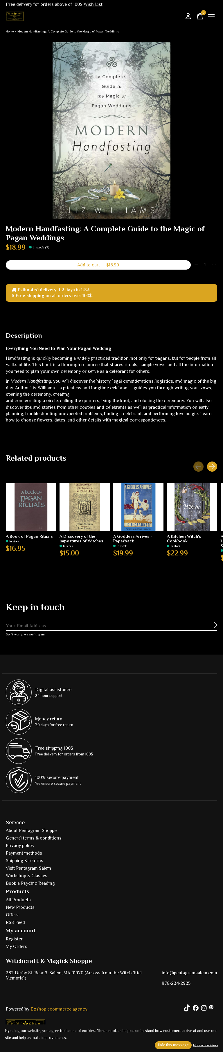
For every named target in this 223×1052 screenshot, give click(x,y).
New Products (20, 907)
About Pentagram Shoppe (31, 830)
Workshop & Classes (26, 875)
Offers (12, 914)
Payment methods (24, 853)
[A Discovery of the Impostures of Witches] (85, 507)
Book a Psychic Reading (30, 883)
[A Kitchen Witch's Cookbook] (192, 507)
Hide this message (173, 1045)
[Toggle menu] (211, 16)
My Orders (16, 946)
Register (14, 939)
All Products (18, 899)
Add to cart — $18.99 (98, 265)
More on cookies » (205, 1045)
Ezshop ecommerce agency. (59, 1009)
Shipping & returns (24, 860)
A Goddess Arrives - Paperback (132, 539)
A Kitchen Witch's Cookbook (184, 539)
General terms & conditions (34, 838)
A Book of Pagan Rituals (29, 536)
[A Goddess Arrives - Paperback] (138, 507)
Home (10, 31)
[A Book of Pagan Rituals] (31, 507)
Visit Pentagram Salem (28, 868)
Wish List (93, 4)
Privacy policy (20, 845)
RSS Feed (15, 922)
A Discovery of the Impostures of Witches (81, 539)
